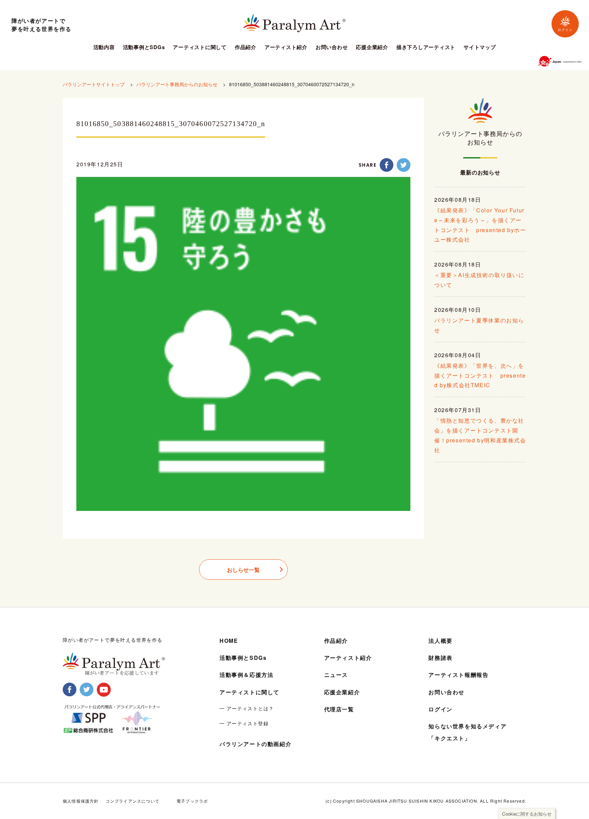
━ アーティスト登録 (244, 723)
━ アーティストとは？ (247, 708)
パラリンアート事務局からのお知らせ (176, 84)
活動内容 (104, 48)
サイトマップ (480, 48)
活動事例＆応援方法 (246, 675)
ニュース (336, 675)
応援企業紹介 (372, 48)
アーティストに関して (200, 48)
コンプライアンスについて (133, 801)
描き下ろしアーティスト (425, 48)
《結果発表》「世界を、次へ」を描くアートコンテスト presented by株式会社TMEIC (480, 375)
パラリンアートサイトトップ (94, 84)
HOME (229, 640)
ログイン (565, 30)
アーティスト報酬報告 (458, 675)
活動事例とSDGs (144, 48)
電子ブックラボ (192, 801)
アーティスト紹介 (286, 48)
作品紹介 (245, 48)
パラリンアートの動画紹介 (255, 744)
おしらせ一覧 (243, 570)
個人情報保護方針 (81, 801)
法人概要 (440, 640)
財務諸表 (440, 658)
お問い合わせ (332, 48)
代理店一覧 (339, 709)
